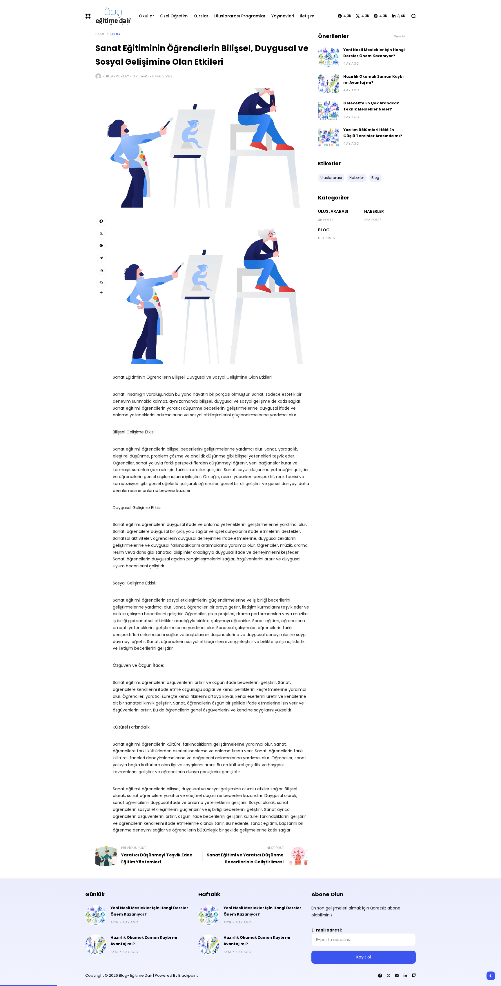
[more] (101, 292)
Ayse (114, 922)
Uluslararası (333, 211)
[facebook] (101, 221)
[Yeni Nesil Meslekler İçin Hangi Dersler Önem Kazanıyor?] (328, 57)
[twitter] (101, 233)
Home (100, 34)
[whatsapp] (101, 282)
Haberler (374, 211)
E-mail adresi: (326, 930)
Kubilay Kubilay (116, 76)
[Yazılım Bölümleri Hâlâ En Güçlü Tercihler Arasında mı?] (328, 137)
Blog (115, 34)
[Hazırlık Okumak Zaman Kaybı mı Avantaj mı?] (328, 83)
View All (400, 36)
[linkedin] (101, 270)
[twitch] (414, 976)
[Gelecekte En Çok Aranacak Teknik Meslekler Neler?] (328, 110)
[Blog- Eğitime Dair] (112, 16)
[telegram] (101, 258)
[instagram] (397, 976)
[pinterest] (101, 245)
